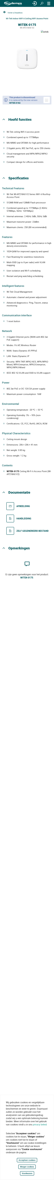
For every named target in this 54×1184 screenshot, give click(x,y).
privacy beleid (40, 1124)
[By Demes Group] (12, 3)
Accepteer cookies (27, 1160)
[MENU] (49, 3)
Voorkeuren (27, 1173)
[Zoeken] (41, 3)
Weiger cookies (27, 1166)
